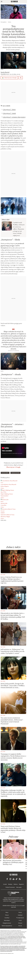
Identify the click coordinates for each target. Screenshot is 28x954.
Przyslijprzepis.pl (20, 917)
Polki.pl (20, 912)
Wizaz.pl (20, 923)
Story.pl (20, 925)
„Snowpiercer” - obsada (9, 113)
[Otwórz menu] (1, 1)
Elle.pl (7, 912)
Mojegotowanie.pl (7, 923)
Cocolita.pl (7, 917)
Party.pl (7, 915)
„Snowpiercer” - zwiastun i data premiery (14, 117)
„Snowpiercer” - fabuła (9, 109)
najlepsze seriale (15, 472)
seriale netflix (5, 472)
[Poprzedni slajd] (1, 849)
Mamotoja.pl (7, 920)
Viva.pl (20, 920)
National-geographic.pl (7, 925)
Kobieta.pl (20, 915)
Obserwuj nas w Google (10, 77)
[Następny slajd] (26, 849)
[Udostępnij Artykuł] (21, 77)
